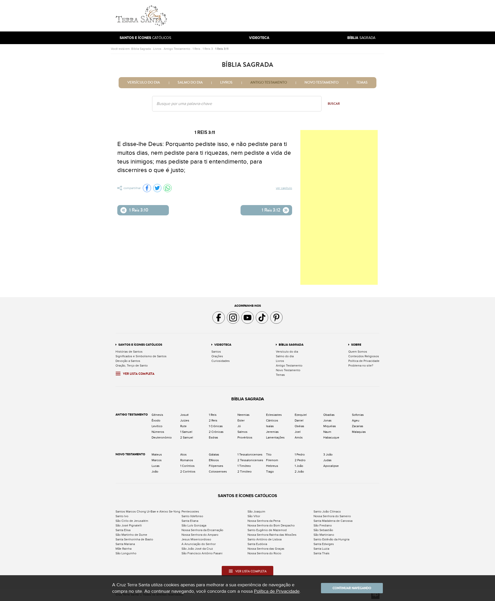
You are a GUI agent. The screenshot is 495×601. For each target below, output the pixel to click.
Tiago (270, 471)
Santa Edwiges (324, 544)
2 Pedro (300, 460)
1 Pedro (300, 454)
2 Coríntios (187, 471)
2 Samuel (186, 437)
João (155, 471)
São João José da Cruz (197, 548)
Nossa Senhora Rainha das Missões (272, 535)
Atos (183, 454)
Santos (216, 351)
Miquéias (329, 426)
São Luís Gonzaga (194, 525)
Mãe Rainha (123, 548)
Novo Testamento (321, 82)
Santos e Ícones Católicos (140, 345)
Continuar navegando (352, 588)
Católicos (145, 38)
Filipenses (216, 466)
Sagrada (361, 38)
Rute (183, 426)
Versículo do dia (143, 82)
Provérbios (244, 437)
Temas (362, 82)
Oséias (299, 426)
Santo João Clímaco (327, 511)
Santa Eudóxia (257, 544)
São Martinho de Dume (131, 535)
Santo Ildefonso (192, 516)
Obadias (329, 415)
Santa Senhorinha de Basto (134, 539)
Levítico (157, 426)
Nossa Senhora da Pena (264, 521)
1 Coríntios (187, 466)
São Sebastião (323, 530)
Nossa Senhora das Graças (266, 548)
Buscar (334, 103)
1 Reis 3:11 (221, 49)
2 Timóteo (244, 471)
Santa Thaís (321, 553)
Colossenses (218, 471)
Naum (327, 432)
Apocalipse (331, 466)
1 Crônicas (216, 426)
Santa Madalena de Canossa (333, 521)
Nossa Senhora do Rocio (264, 553)
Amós (299, 437)
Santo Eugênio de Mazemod (267, 530)
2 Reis (213, 420)
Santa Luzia (321, 548)
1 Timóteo (244, 466)
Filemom (272, 460)
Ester (241, 420)
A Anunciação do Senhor (199, 544)
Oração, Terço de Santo (132, 365)
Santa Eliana (190, 521)
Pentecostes (190, 511)
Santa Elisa (123, 530)
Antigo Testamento (177, 49)
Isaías (270, 426)
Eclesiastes (274, 415)
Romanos (186, 460)
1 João (299, 466)
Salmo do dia (190, 82)
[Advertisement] (282, 15)
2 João (299, 471)
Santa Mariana (125, 544)
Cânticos (272, 420)
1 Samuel (186, 432)
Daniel (299, 420)
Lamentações (275, 437)
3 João (328, 454)
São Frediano (323, 525)
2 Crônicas (216, 432)
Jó (239, 426)
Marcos (157, 460)
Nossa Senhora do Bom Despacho (271, 525)
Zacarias (357, 426)
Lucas (156, 466)
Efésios (214, 460)
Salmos (242, 432)
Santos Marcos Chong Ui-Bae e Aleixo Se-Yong (148, 511)
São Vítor (254, 516)
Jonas (327, 420)
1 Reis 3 (208, 49)
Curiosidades (220, 361)
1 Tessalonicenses (249, 454)
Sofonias (358, 415)
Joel (298, 432)
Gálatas (214, 454)
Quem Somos (357, 351)
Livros (157, 49)
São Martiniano (324, 535)
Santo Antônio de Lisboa (265, 539)
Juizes (184, 420)
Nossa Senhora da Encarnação (202, 530)
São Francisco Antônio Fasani (202, 553)
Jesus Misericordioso (196, 539)
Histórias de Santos (129, 351)
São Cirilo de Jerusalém (132, 521)
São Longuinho (126, 553)
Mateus (157, 454)
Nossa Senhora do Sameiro (332, 516)
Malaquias (359, 432)
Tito (268, 454)
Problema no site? (360, 365)
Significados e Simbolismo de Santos (141, 356)
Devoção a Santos (128, 361)
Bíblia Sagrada (141, 49)
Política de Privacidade (364, 361)
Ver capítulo (284, 188)
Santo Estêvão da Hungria (331, 539)
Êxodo (156, 420)
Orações (217, 356)
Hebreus (272, 466)
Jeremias (272, 432)
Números (158, 432)
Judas (327, 460)
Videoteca (222, 345)
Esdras (213, 437)
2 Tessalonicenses (250, 460)
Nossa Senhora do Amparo (200, 535)
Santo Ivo (122, 516)
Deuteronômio (162, 437)
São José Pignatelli (129, 525)
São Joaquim (256, 511)
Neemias (243, 415)
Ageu (355, 420)
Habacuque (331, 437)
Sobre (356, 345)
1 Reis (196, 49)
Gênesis (157, 415)
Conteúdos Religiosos (363, 356)
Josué (184, 415)
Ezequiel (301, 415)
